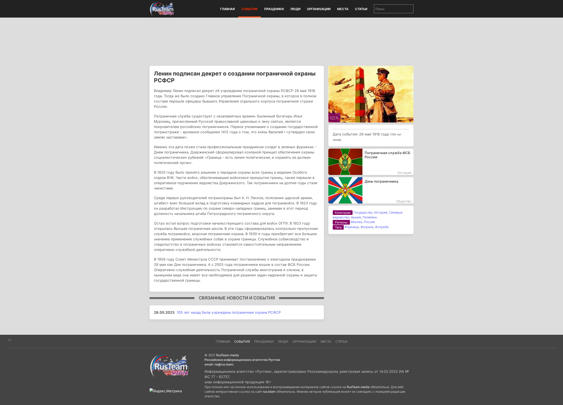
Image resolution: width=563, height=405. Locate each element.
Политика (370, 217)
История (380, 212)
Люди (295, 9)
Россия (369, 222)
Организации (319, 9)
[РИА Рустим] (169, 366)
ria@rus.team (223, 364)
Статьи (361, 9)
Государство (363, 212)
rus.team (269, 391)
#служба (382, 227)
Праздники (274, 9)
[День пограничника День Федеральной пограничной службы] (370, 190)
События (249, 9)
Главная (227, 9)
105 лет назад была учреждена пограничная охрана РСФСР (229, 312)
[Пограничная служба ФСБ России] (370, 162)
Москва (356, 222)
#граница (352, 227)
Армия (356, 217)
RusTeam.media (227, 355)
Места (342, 9)
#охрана (367, 227)
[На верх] (10, 340)
